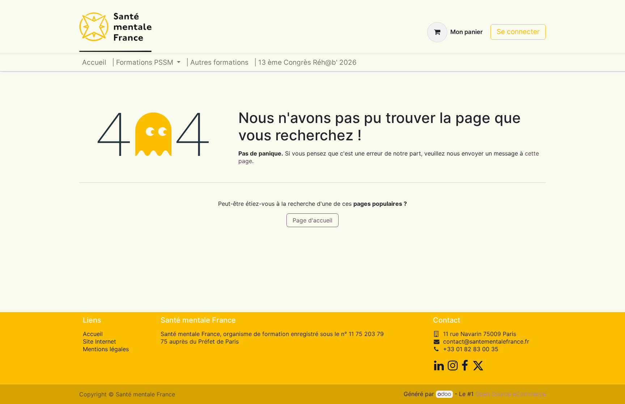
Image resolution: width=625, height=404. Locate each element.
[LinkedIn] (439, 365)
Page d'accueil (312, 220)
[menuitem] (94, 62)
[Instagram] (453, 365)
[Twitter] (478, 365)
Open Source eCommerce (510, 393)
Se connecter (518, 31)
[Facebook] (465, 365)
